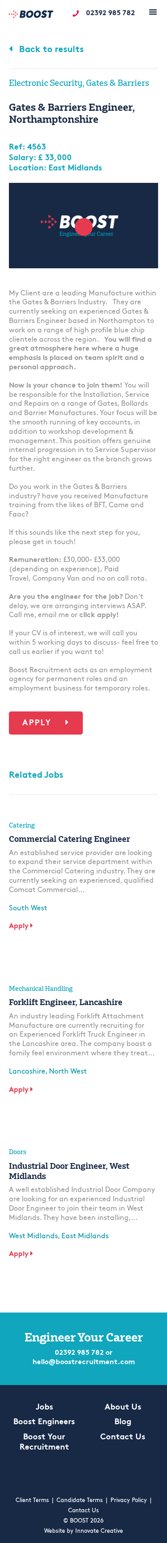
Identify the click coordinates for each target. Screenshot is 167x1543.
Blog (122, 1422)
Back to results (50, 49)
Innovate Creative (99, 1531)
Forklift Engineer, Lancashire (65, 1002)
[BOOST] (31, 15)
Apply (38, 723)
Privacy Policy (128, 1500)
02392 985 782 (110, 13)
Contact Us (122, 1438)
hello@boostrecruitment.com (84, 1362)
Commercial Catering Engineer (69, 839)
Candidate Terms (80, 1500)
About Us (123, 1408)
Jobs (44, 1408)
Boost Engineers (44, 1422)
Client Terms (32, 1500)
